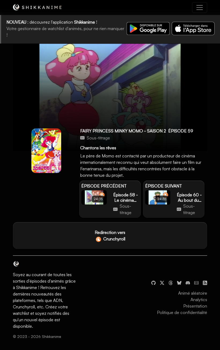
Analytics (198, 299)
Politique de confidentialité (182, 312)
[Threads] (170, 282)
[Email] (196, 282)
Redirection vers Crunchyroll (110, 235)
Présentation (195, 306)
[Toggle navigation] (199, 7)
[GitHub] (153, 282)
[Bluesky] (179, 282)
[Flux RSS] (205, 282)
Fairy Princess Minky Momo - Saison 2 (123, 130)
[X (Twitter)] (162, 282)
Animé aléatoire (192, 293)
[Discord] (188, 282)
